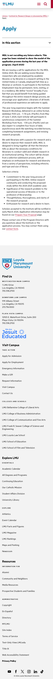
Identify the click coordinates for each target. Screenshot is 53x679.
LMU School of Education (14, 441)
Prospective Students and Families (18, 590)
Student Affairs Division (13, 493)
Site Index (7, 629)
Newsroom (7, 551)
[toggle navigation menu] (39, 4)
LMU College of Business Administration (21, 413)
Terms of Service (10, 636)
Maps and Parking (10, 544)
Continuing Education (12, 481)
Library (4, 15)
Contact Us (7, 393)
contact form (12, 228)
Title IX (5, 648)
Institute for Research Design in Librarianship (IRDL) (28, 15)
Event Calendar (9, 520)
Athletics (6, 513)
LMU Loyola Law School (13, 435)
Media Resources (10, 584)
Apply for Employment (13, 362)
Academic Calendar (11, 468)
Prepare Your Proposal (26, 214)
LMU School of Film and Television (18, 447)
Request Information (12, 380)
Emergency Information (13, 368)
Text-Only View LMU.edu (14, 642)
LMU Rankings (9, 538)
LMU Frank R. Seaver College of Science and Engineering (23, 427)
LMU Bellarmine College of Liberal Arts (20, 407)
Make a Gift (7, 374)
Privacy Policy (9, 660)
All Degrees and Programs (14, 474)
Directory (6, 617)
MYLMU (6, 623)
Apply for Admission (11, 355)
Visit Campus (8, 386)
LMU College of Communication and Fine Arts (24, 419)
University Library (10, 499)
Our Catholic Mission (12, 487)
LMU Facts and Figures (13, 526)
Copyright (7, 604)
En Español (7, 611)
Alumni (5, 572)
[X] (22, 671)
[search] (45, 4)
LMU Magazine (9, 532)
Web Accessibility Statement (15, 654)
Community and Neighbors (15, 578)
